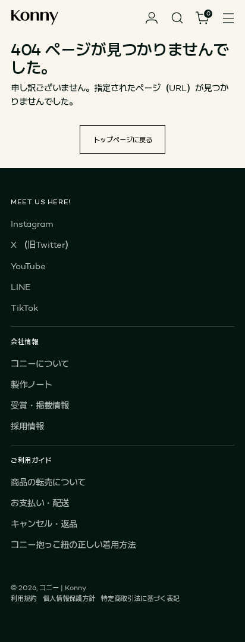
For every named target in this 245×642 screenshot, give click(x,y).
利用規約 (24, 598)
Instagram (32, 223)
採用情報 (27, 426)
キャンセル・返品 (44, 523)
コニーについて (40, 363)
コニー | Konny (62, 587)
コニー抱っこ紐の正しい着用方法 (73, 544)
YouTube (28, 266)
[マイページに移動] (151, 18)
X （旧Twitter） (42, 244)
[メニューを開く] (228, 18)
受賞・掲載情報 (40, 405)
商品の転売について (48, 482)
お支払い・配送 (40, 503)
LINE (20, 286)
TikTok (24, 307)
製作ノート (31, 384)
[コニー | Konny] (34, 18)
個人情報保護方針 (69, 598)
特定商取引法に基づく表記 (140, 598)
